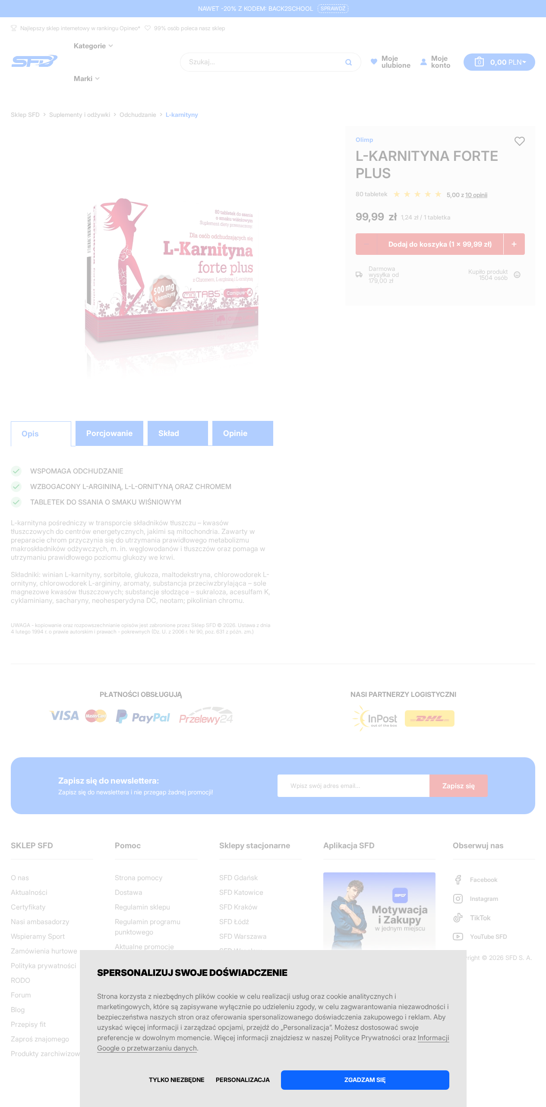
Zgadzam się (365, 1079)
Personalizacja (243, 1079)
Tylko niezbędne (177, 1079)
